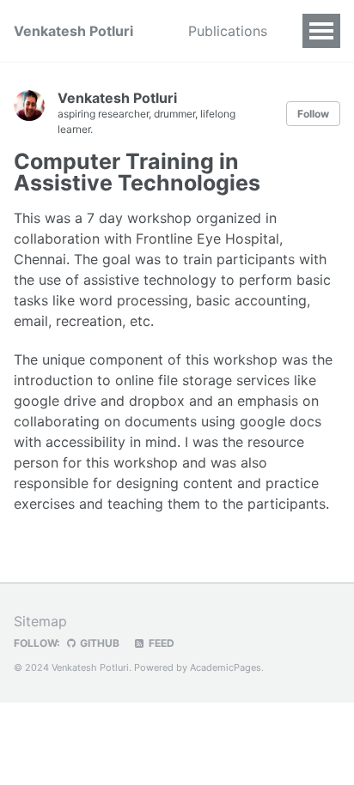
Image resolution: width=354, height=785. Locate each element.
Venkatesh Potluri (73, 30)
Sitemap (40, 621)
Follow (313, 113)
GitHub (98, 643)
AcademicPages (225, 667)
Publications (227, 30)
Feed (160, 643)
